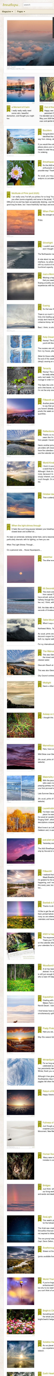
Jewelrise (47, 556)
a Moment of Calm (20, 107)
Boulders (47, 130)
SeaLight (47, 1216)
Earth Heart (48, 1373)
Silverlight (48, 242)
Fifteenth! (47, 871)
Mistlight (47, 682)
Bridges (46, 1185)
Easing (46, 305)
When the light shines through (26, 525)
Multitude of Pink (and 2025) (25, 193)
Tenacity (47, 368)
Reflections (48, 431)
